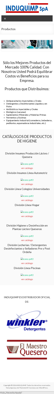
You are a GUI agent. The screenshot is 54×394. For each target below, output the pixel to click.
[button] (27, 392)
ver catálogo (27, 168)
